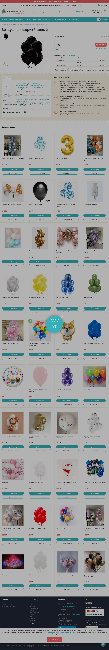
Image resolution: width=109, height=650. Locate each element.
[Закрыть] (62, 316)
